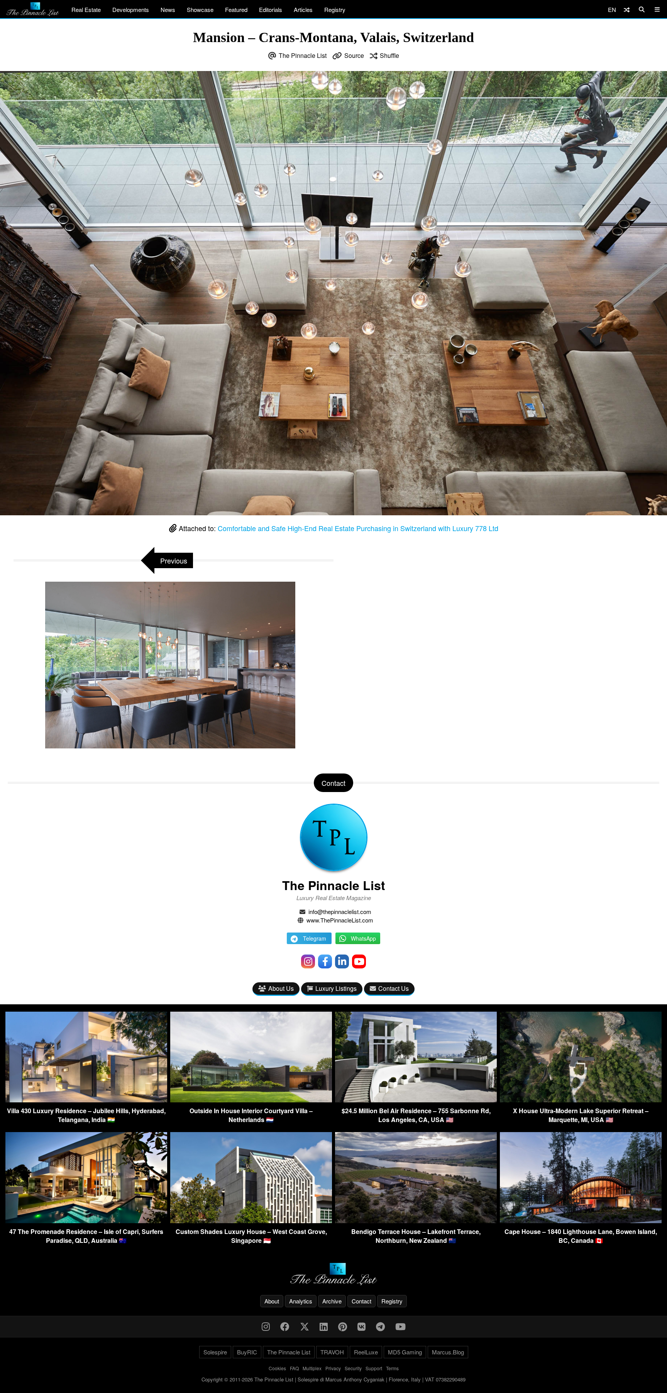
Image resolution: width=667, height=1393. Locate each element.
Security (353, 1368)
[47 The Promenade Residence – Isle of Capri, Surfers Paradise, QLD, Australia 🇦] (86, 1221)
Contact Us (393, 988)
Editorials (270, 9)
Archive (332, 1301)
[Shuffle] (626, 9)
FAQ (294, 1368)
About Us (281, 988)
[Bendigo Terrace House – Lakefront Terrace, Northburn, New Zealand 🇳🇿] (416, 1221)
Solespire (215, 1352)
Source (354, 55)
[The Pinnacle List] (333, 1274)
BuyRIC (247, 1352)
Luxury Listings (336, 988)
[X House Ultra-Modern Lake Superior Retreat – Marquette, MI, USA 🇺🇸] (581, 1100)
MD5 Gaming (405, 1352)
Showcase (200, 9)
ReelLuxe (366, 1352)
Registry (334, 9)
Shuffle (389, 55)
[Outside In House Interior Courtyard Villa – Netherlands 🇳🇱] (251, 1100)
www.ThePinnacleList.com (339, 920)
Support (374, 1368)
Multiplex (312, 1368)
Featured (236, 9)
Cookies (277, 1368)
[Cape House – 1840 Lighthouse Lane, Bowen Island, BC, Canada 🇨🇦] (581, 1221)
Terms (392, 1368)
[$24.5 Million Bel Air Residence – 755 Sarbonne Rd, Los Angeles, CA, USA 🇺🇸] (416, 1100)
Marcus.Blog (448, 1352)
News (168, 9)
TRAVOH (332, 1352)
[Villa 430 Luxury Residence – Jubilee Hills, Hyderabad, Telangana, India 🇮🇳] (86, 1100)
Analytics (300, 1301)
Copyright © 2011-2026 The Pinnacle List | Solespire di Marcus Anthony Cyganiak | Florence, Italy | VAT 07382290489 (333, 1379)
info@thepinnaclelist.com (339, 911)
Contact (361, 1301)
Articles (303, 9)
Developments (130, 9)
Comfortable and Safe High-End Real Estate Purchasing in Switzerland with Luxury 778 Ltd (358, 528)
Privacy (333, 1368)
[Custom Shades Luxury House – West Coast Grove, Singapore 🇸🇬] (251, 1221)
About (271, 1301)
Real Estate (86, 9)
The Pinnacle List (303, 55)
